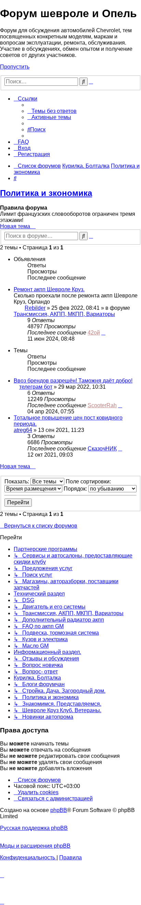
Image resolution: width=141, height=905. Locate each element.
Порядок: (76, 489)
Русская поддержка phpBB (34, 828)
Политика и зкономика (46, 193)
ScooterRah (102, 405)
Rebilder (35, 308)
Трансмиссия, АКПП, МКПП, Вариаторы (64, 314)
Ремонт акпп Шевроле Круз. (49, 289)
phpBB (58, 810)
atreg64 (23, 430)
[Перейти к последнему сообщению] (103, 333)
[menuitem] (52, 111)
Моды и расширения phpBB (35, 846)
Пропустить (14, 67)
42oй (94, 333)
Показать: (17, 481)
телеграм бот (35, 387)
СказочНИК (102, 448)
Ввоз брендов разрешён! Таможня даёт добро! (73, 381)
